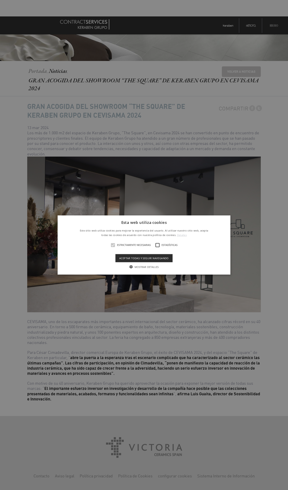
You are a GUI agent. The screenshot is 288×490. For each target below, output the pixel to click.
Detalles (182, 234)
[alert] (144, 245)
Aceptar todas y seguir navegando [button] (144, 258)
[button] (144, 245)
